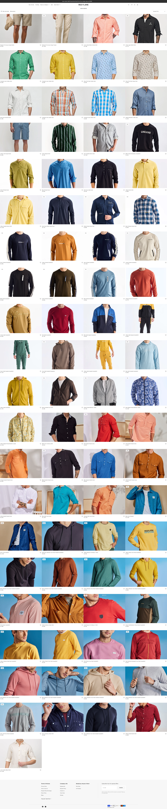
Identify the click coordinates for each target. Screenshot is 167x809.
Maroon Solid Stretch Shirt (131, 733)
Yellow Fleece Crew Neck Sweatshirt (133, 552)
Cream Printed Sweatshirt (131, 262)
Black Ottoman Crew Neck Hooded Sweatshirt (10, 588)
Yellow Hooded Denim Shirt (6, 226)
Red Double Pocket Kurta (89, 443)
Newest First (155, 11)
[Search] (129, 4)
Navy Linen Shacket (4, 552)
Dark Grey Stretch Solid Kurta (48, 226)
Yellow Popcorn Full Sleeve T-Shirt (91, 552)
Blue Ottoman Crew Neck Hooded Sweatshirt (51, 697)
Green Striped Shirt (46, 153)
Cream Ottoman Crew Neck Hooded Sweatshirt (94, 697)
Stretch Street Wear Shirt (89, 226)
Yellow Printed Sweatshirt (47, 262)
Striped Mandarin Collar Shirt (132, 117)
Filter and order (5, 11)
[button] (134, 4)
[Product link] (21, 29)
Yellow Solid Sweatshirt (5, 407)
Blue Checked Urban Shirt (131, 226)
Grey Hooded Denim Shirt (89, 153)
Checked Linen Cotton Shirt (6, 81)
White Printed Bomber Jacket (90, 407)
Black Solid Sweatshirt (4, 298)
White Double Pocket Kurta (6, 516)
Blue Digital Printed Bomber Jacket (133, 407)
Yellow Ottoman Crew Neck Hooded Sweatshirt (135, 588)
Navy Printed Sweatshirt (5, 262)
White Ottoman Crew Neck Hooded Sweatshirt (135, 697)
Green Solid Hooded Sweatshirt (6, 371)
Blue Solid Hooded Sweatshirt (132, 371)
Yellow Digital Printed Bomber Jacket (8, 443)
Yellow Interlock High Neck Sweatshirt (8, 661)
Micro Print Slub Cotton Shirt (90, 81)
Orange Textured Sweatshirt (131, 298)
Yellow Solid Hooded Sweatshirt (90, 371)
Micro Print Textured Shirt (5, 117)
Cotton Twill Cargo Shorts (5, 153)
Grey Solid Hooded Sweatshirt (48, 371)
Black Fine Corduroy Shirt (47, 443)
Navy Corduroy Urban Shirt (48, 733)
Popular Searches (45, 798)
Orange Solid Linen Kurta (89, 516)
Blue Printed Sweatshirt (89, 298)
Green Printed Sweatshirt (47, 298)
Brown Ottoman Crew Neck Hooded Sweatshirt (52, 588)
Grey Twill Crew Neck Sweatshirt (7, 733)
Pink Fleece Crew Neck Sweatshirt (91, 661)
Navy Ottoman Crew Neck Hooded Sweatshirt (93, 733)
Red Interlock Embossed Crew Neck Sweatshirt (135, 661)
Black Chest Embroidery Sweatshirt (133, 153)
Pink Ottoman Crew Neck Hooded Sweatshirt (9, 697)
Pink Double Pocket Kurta (131, 443)
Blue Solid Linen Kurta (46, 516)
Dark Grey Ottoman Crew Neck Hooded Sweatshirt (52, 552)
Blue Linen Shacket (130, 516)
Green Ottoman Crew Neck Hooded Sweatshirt (93, 588)
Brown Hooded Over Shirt (47, 407)
